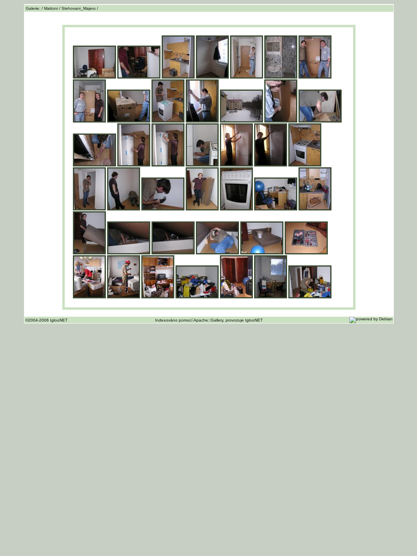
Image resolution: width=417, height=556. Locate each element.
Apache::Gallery (208, 320)
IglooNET (254, 320)
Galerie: (34, 8)
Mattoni (51, 8)
